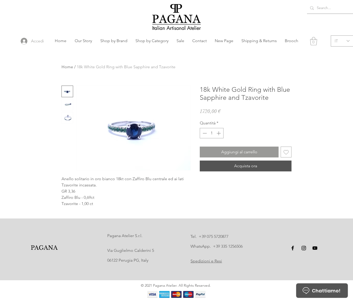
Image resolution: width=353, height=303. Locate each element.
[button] (113, 40)
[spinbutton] (212, 133)
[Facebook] (293, 248)
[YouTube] (315, 248)
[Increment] (219, 133)
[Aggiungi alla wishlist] (286, 152)
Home (67, 66)
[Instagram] (304, 248)
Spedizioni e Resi (206, 261)
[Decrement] (204, 133)
